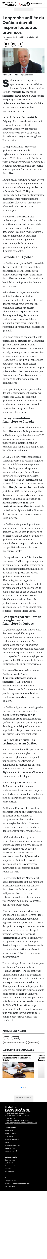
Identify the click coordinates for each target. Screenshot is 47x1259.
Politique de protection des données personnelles (21, 1122)
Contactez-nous (10, 1118)
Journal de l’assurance (12, 1139)
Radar (7, 1142)
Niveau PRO (9, 1130)
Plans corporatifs (10, 1166)
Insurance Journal (11, 1151)
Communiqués (10, 1160)
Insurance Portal (10, 1148)
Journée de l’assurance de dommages (17, 1183)
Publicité (8, 1169)
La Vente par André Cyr (12, 1145)
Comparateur (9, 1136)
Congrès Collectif (10, 1181)
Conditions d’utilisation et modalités (17, 1120)
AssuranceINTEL (10, 1171)
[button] (21, 1087)
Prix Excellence (10, 1186)
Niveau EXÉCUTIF (10, 1133)
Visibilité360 (9, 1163)
